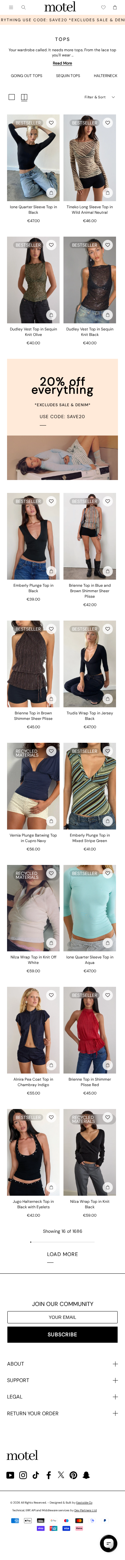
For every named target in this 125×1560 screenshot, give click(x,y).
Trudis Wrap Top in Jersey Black (90, 716)
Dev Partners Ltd (85, 1510)
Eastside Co (84, 1503)
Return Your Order (33, 1413)
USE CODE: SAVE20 (62, 416)
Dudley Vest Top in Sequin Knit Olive (33, 332)
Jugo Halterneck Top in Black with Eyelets (33, 1204)
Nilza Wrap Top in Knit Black (90, 1204)
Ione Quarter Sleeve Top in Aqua (89, 960)
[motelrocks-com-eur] (60, 7)
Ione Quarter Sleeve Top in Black (33, 209)
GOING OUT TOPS (26, 75)
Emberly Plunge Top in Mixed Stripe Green (90, 838)
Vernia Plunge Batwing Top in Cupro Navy (33, 838)
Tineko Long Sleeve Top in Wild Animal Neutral (90, 209)
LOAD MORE (62, 1254)
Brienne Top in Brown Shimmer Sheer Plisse (33, 716)
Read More (62, 63)
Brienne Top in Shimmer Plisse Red (90, 1082)
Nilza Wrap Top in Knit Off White (33, 960)
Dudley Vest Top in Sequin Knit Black (89, 332)
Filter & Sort (95, 97)
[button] (51, 123)
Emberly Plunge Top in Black (33, 588)
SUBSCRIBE (62, 1334)
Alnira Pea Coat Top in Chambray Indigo (33, 1082)
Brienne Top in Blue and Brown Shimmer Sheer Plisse (90, 591)
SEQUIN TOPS (68, 75)
